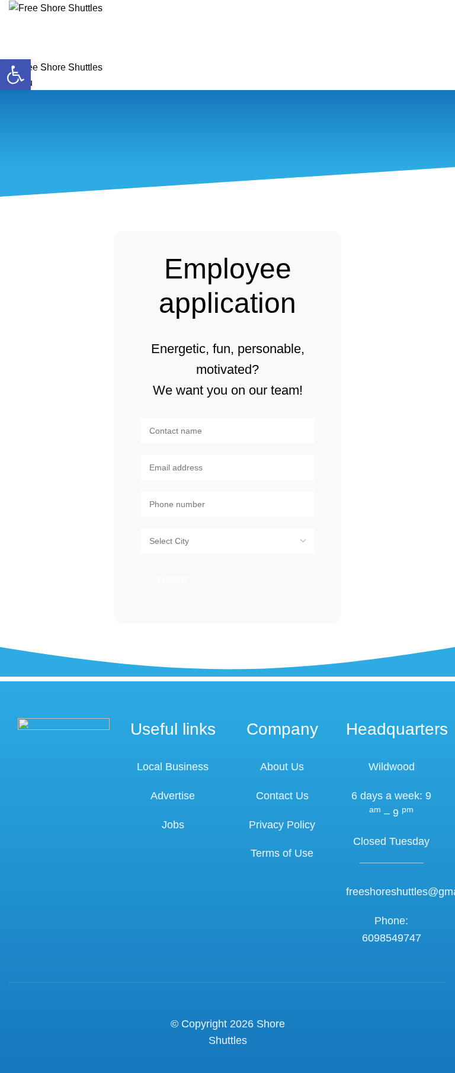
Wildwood (392, 767)
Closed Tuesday (391, 841)
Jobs (173, 825)
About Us (282, 767)
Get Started (54, 45)
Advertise (172, 796)
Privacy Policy (282, 825)
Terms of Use (282, 853)
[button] (15, 74)
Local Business (173, 767)
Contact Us (282, 796)
